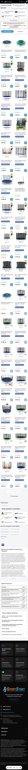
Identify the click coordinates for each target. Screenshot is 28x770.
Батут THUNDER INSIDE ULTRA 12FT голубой (21, 275)
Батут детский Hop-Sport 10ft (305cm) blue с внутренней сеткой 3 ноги (20, 361)
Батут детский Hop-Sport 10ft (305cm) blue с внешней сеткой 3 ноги (20, 476)
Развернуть (13, 578)
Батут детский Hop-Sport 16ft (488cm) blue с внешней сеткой (6, 390)
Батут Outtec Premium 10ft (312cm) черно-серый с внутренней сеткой (6, 247)
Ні (22, 6)
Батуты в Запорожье (15, 529)
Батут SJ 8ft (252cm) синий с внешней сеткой (20, 161)
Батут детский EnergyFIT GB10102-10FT (5, 133)
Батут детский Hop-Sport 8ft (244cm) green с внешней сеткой (6, 448)
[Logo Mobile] (8, 1)
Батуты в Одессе (5, 534)
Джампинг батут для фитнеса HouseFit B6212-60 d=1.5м (7, 51)
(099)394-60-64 (10, 25)
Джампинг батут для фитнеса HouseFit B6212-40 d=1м (7, 303)
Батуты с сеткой (5, 505)
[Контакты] (22, 2)
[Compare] (6, 47)
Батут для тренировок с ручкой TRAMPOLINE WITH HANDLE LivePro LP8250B (20, 189)
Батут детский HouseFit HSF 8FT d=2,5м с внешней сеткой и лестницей (7, 476)
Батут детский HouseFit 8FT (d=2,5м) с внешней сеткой (20, 133)
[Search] (20, 2)
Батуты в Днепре (5, 529)
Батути (2, 538)
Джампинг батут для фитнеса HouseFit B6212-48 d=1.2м (21, 51)
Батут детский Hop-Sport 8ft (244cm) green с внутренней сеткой (20, 332)
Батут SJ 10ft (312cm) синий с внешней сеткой (7, 218)
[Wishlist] (8, 47)
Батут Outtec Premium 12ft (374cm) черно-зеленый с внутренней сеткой (20, 218)
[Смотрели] (14, 767)
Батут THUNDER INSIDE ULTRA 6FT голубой (7, 275)
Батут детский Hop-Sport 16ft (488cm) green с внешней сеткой (20, 448)
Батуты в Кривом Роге (15, 531)
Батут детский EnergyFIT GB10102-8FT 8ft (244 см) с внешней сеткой (6, 105)
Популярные (20, 31)
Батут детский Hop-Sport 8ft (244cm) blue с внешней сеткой (20, 304)
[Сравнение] (20, 767)
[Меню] (2, 1)
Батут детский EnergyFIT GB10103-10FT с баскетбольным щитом (5, 419)
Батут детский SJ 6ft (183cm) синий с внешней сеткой (20, 105)
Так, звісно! (18, 6)
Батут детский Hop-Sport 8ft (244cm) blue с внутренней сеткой (6, 361)
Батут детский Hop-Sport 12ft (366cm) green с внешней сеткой (20, 419)
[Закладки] (17, 767)
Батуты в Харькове (15, 534)
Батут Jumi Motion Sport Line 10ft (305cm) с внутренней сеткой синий (6, 189)
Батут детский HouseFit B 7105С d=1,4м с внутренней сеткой (20, 76)
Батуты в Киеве (5, 531)
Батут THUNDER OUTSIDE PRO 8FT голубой (21, 246)
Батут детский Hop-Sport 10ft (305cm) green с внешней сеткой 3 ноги (6, 332)
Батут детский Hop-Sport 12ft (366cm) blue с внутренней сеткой (20, 390)
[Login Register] (24, 2)
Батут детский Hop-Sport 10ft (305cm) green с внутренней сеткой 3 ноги (6, 76)
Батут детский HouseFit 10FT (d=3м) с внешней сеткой (6, 161)
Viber (22, 25)
